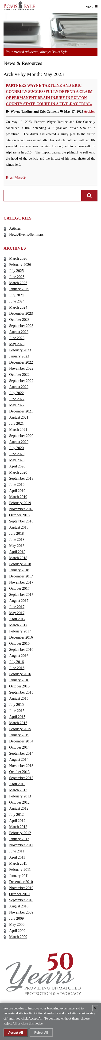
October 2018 (19, 515)
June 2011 (16, 851)
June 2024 (16, 301)
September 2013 (21, 778)
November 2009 (21, 912)
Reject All (41, 1032)
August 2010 (18, 906)
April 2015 (17, 717)
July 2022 (16, 393)
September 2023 (21, 326)
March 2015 (18, 723)
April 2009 (17, 931)
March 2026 (18, 258)
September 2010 (21, 900)
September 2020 (21, 436)
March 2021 (18, 430)
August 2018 (18, 527)
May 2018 (16, 546)
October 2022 (19, 375)
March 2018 (18, 558)
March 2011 (18, 863)
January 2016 (19, 680)
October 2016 (19, 643)
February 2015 (20, 729)
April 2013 (17, 784)
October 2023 (19, 320)
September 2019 (21, 478)
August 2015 (18, 698)
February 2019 (20, 503)
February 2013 (20, 796)
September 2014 (21, 753)
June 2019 (16, 485)
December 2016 (21, 637)
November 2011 (21, 845)
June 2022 (16, 399)
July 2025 (16, 271)
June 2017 (16, 607)
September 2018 (21, 521)
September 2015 (21, 692)
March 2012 (18, 827)
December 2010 (21, 882)
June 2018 (16, 540)
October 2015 (19, 686)
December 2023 (21, 313)
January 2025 (19, 289)
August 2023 (18, 332)
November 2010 (21, 888)
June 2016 (16, 668)
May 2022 (16, 405)
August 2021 (18, 417)
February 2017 (20, 631)
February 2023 (20, 350)
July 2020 (16, 448)
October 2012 (19, 802)
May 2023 (16, 344)
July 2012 (16, 814)
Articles (89, 111)
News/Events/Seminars (26, 234)
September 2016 (21, 649)
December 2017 (21, 576)
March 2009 (18, 937)
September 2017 (21, 595)
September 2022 (21, 381)
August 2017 (18, 601)
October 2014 (19, 747)
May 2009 (16, 924)
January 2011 (19, 876)
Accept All (15, 1032)
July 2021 (16, 423)
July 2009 (16, 918)
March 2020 (18, 472)
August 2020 (18, 442)
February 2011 (20, 869)
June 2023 (16, 338)
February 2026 (20, 265)
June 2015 (16, 711)
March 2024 (18, 307)
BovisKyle (23, 6)
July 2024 (16, 295)
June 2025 (16, 277)
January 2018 (19, 570)
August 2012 (18, 808)
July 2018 (16, 533)
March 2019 (18, 497)
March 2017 (18, 625)
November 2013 (21, 766)
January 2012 (19, 839)
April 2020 (17, 466)
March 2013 (18, 790)
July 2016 (16, 662)
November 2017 (21, 582)
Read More (14, 178)
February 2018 (20, 564)
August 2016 (18, 656)
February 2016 (20, 674)
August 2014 (18, 759)
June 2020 (16, 454)
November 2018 (21, 509)
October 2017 (19, 588)
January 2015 (19, 735)
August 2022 (18, 387)
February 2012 (20, 833)
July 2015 (16, 704)
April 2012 (17, 821)
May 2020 (16, 460)
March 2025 (18, 283)
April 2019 (17, 491)
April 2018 (17, 552)
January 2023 (19, 356)
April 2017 (17, 619)
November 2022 (21, 368)
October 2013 (19, 772)
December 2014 (21, 741)
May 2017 (16, 613)
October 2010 (19, 894)
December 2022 (21, 362)
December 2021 (21, 411)
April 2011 (17, 857)
